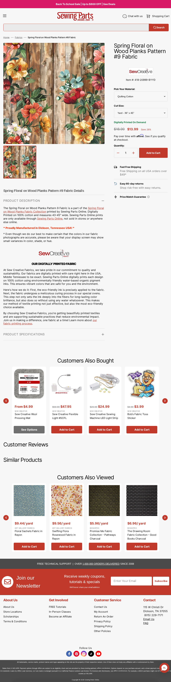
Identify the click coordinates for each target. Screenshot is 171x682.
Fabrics (18, 37)
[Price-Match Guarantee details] (148, 197)
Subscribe (161, 581)
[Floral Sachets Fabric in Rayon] (29, 517)
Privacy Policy (102, 621)
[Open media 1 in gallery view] (97, 50)
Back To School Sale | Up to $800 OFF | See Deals (85, 4)
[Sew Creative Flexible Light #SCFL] (67, 401)
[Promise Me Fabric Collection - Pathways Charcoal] (104, 517)
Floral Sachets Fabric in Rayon (28, 533)
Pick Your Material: (124, 89)
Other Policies (102, 631)
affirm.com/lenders (103, 668)
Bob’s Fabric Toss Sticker (137, 416)
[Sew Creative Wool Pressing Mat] (29, 401)
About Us (8, 606)
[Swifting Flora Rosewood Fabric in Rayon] (67, 517)
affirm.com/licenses (120, 671)
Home (6, 37)
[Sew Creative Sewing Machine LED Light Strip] (104, 401)
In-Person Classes (60, 611)
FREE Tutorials (57, 606)
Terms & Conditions (15, 621)
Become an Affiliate (60, 616)
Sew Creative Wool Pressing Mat (26, 416)
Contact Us (100, 606)
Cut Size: (119, 105)
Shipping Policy (103, 626)
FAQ (145, 623)
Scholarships (11, 616)
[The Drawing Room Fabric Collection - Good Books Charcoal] (142, 517)
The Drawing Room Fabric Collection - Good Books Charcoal (141, 535)
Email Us (148, 619)
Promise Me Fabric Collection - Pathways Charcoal (103, 535)
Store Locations (12, 611)
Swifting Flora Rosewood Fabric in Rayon (64, 535)
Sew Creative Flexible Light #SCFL (65, 416)
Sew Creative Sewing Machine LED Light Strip (104, 416)
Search (160, 27)
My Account (101, 611)
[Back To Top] (166, 677)
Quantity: (119, 145)
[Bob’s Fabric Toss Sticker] (142, 401)
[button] (4, 16)
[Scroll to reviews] (141, 64)
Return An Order (103, 616)
